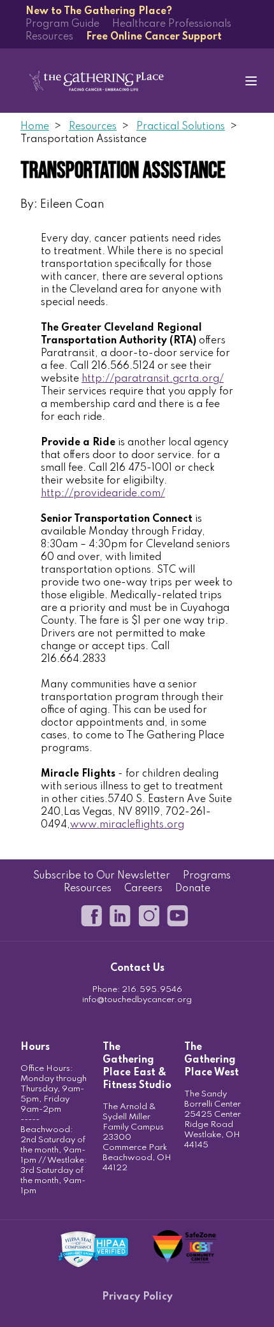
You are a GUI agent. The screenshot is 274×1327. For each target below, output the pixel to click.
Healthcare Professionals (171, 24)
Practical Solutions (180, 127)
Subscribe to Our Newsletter (101, 876)
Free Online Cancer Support (154, 37)
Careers (143, 889)
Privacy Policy (137, 1297)
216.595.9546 (152, 990)
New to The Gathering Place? (98, 11)
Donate (192, 889)
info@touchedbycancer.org (137, 1000)
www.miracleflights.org (127, 825)
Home (34, 127)
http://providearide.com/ (103, 494)
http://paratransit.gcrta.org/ (153, 379)
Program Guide (62, 24)
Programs (207, 876)
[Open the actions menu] (251, 80)
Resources (49, 37)
